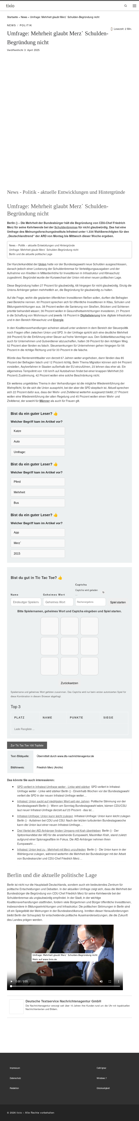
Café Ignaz (101, 1067)
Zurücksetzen (69, 683)
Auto (17, 441)
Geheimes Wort (54, 594)
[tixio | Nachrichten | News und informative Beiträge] (10, 5)
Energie (58, 320)
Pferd (17, 481)
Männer (44, 401)
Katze (17, 430)
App (16, 532)
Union (42, 264)
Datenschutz (15, 1078)
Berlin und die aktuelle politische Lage (30, 254)
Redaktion (14, 1088)
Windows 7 (102, 1078)
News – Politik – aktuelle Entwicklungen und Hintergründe (42, 245)
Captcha (81, 584)
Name (14, 594)
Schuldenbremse (66, 227)
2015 (17, 553)
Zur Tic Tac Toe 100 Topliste (27, 745)
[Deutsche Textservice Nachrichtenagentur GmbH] (16, 1006)
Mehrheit (19, 492)
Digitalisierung (90, 315)
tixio (19, 1112)
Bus (16, 502)
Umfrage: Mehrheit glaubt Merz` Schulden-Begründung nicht (43, 249)
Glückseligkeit (103, 1088)
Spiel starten (118, 602)
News (24, 17)
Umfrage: (20, 452)
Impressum (15, 1067)
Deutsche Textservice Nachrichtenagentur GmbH (63, 1001)
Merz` (17, 543)
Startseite (12, 17)
